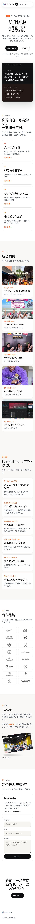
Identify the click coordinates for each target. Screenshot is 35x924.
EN (20, 4)
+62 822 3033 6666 (12, 811)
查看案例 (24, 48)
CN (17, 4)
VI (25, 4)
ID (22, 4)
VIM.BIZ (12, 724)
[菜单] (30, 4)
